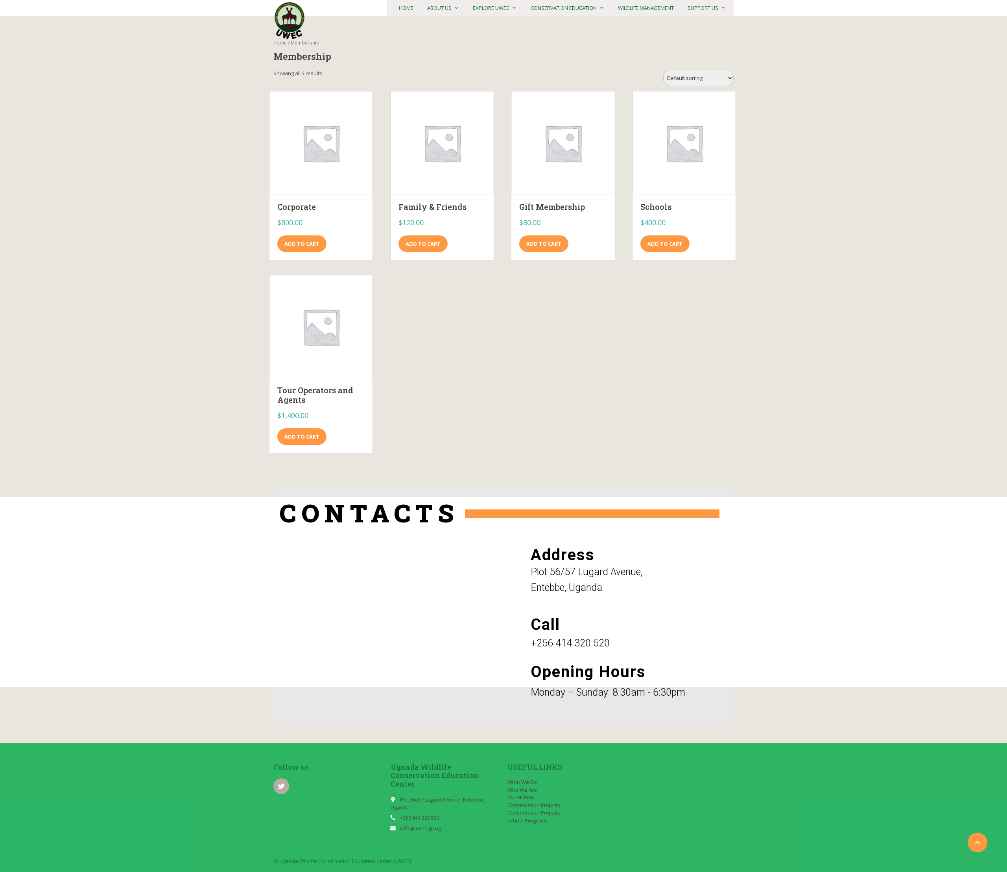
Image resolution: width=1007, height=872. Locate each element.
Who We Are (522, 789)
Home (406, 7)
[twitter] (281, 786)
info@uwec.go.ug (420, 828)
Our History (521, 797)
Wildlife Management (646, 7)
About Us (439, 7)
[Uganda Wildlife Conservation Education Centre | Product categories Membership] (289, 21)
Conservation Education (564, 7)
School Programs (527, 820)
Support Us (703, 7)
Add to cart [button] (301, 243)
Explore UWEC (491, 7)
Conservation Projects (533, 805)
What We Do (522, 781)
